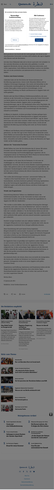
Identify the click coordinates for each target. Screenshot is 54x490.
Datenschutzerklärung (16, 27)
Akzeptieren (39, 40)
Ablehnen (15, 40)
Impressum (18, 49)
